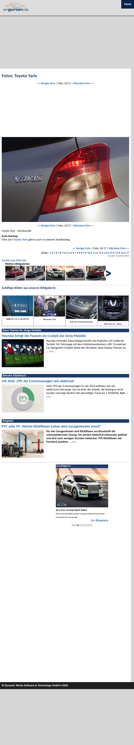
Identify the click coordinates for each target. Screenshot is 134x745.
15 (116, 253)
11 (94, 253)
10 (88, 253)
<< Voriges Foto (46, 83)
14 (111, 253)
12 (99, 253)
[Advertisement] (67, 42)
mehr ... (52, 352)
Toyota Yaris (20, 239)
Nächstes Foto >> (83, 83)
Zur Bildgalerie (99, 520)
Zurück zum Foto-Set (14, 260)
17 (127, 253)
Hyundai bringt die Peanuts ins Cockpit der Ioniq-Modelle (44, 336)
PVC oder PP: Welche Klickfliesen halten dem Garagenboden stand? (51, 426)
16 (122, 253)
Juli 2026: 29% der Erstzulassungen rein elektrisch (38, 381)
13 (105, 253)
